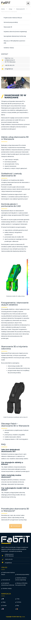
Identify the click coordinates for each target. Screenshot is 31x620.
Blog (18, 606)
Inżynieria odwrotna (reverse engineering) (15, 32)
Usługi (10, 9)
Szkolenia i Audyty (9, 48)
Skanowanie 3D (20, 9)
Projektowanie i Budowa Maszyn (13, 18)
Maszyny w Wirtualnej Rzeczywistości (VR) (14, 42)
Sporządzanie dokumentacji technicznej (15, 36)
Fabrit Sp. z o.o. (20, 617)
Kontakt (4, 606)
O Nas (18, 599)
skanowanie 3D (19, 101)
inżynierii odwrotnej (6, 355)
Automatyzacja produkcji (11, 22)
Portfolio (19, 602)
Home (3, 9)
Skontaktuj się (16, 526)
